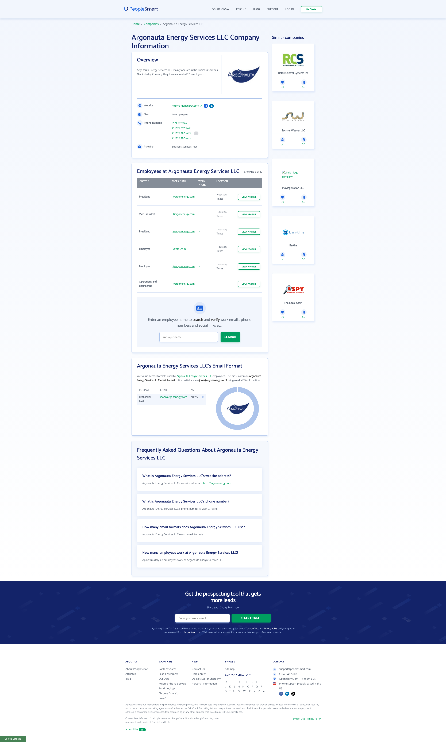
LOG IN (289, 9)
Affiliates (130, 674)
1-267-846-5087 (288, 674)
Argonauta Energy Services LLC (194, 376)
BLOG (256, 9)
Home (136, 24)
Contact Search (168, 669)
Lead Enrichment (168, 674)
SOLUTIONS (219, 9)
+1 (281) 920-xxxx (181, 133)
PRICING (241, 9)
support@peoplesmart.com (295, 669)
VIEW (249, 197)
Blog (128, 679)
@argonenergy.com (184, 196)
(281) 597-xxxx (179, 123)
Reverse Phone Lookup (172, 683)
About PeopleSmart (136, 669)
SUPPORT (272, 9)
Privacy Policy (270, 629)
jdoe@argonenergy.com (173, 397)
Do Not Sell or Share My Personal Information (206, 681)
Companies (151, 24)
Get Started (311, 9)
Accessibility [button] (131, 730)
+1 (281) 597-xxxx (181, 128)
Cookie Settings (13, 738)
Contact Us (198, 669)
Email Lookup (167, 688)
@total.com (179, 249)
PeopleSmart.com (192, 633)
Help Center (199, 674)
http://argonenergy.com (185, 106)
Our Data (164, 679)
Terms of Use (252, 629)
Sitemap (229, 669)
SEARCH (230, 337)
